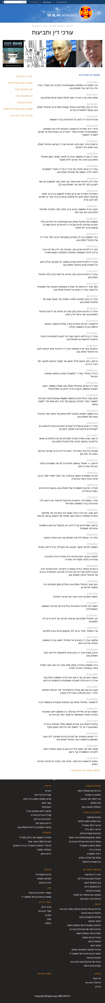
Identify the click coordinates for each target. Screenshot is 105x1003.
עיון (49, 888)
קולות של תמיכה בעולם (90, 858)
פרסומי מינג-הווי (61, 2)
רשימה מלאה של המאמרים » (85, 770)
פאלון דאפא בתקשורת (90, 845)
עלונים (48, 915)
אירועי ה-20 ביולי (93, 829)
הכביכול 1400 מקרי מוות (39, 841)
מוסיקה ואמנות (44, 878)
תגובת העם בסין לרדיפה (20, 83)
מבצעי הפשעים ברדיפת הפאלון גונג (34, 827)
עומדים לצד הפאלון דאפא (89, 933)
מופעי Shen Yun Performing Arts (85, 837)
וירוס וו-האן (46, 854)
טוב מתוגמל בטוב (24, 89)
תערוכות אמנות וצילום (90, 833)
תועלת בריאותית (93, 795)
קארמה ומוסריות (56, 26)
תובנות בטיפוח (94, 958)
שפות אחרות (34, 2)
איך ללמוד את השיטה (91, 799)
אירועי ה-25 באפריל (91, 825)
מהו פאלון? (95, 803)
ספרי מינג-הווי (44, 911)
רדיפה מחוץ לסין (43, 823)
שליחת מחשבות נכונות (90, 917)
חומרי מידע (45, 902)
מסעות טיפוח (94, 941)
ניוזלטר (48, 923)
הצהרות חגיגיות (25, 102)
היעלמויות (46, 807)
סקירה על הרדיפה (42, 795)
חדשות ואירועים (92, 812)
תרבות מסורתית (43, 874)
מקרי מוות (46, 803)
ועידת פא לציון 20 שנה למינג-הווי (85, 962)
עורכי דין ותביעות (39, 26)
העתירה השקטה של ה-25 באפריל (35, 837)
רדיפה (48, 786)
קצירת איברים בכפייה (41, 815)
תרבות (47, 869)
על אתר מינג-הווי (93, 982)
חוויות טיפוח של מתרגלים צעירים (85, 929)
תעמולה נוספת (44, 850)
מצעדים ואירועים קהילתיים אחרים (85, 841)
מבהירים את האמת (91, 937)
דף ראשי (69, 26)
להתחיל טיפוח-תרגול (91, 913)
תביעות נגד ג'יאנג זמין (22, 115)
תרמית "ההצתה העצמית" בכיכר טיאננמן (32, 845)
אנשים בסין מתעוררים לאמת (18, 109)
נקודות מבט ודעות (92, 966)
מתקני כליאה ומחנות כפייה (38, 811)
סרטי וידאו (46, 907)
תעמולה (47, 832)
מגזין (49, 919)
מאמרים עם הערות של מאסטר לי (85, 953)
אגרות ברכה (95, 850)
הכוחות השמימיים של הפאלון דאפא (84, 925)
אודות (98, 973)
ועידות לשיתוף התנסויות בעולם (86, 949)
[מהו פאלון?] (85, 13)
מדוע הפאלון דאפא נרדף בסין (37, 799)
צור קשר (97, 978)
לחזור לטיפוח (94, 921)
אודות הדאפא (93, 786)
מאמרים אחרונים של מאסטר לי (36, 897)
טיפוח (97, 904)
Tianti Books (47, 2)
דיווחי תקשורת (94, 854)
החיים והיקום (45, 883)
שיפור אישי (95, 945)
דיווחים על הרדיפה (42, 819)
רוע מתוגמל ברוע (24, 96)
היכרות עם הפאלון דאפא (89, 791)
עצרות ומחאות (94, 817)
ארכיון (98, 987)
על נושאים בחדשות (92, 862)
